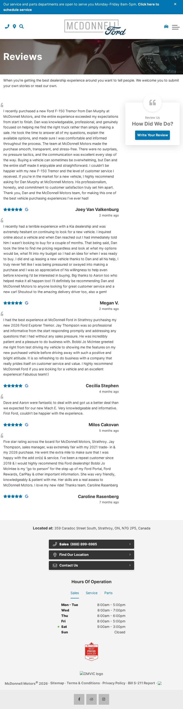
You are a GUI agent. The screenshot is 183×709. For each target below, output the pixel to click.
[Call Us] (7, 27)
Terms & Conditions (83, 683)
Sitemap (57, 683)
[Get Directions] (14, 27)
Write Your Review (152, 135)
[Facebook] (79, 699)
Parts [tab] (108, 593)
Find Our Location (74, 555)
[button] (21, 27)
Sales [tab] (75, 593)
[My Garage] (166, 26)
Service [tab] (91, 593)
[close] (175, 4)
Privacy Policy (113, 683)
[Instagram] (104, 699)
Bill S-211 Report (141, 683)
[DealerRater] (91, 699)
